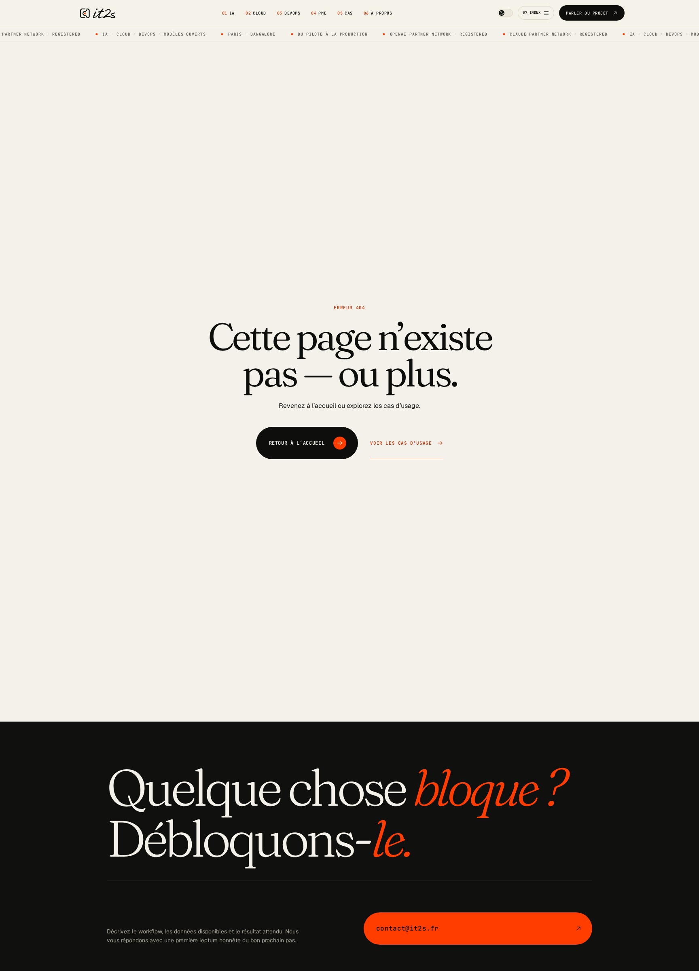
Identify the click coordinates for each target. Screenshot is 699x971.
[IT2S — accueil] (95, 13)
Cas (345, 13)
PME (318, 13)
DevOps (288, 13)
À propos (378, 13)
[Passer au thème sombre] (505, 13)
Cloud (256, 13)
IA (228, 13)
